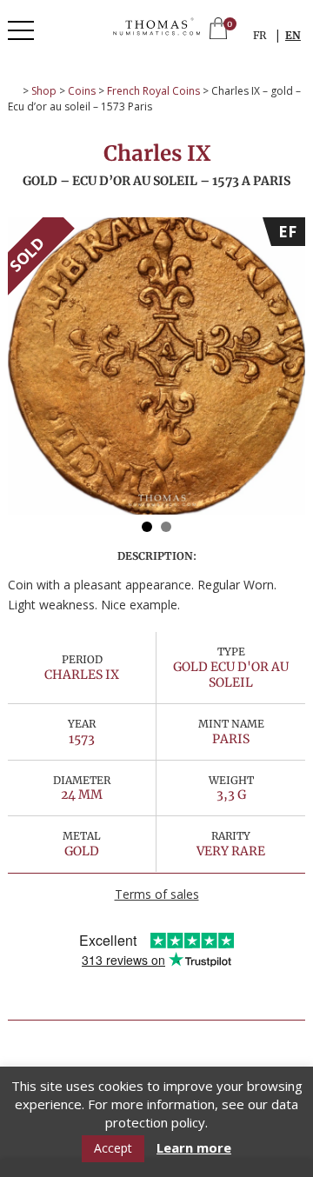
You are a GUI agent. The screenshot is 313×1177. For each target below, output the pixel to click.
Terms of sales (157, 894)
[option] (156, 366)
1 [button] (147, 527)
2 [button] (166, 527)
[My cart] (218, 30)
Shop (44, 90)
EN (293, 35)
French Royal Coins (153, 90)
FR (259, 35)
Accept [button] (113, 1148)
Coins (82, 90)
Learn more (193, 1148)
